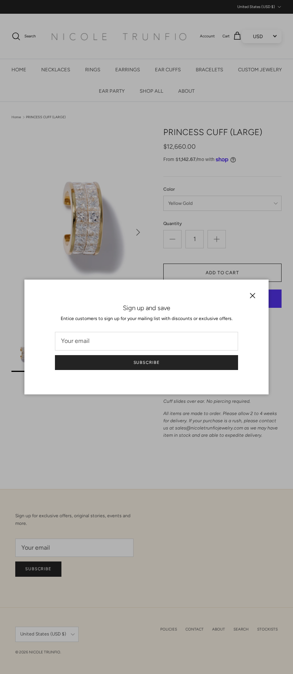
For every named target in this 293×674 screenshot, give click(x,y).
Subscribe (147, 362)
